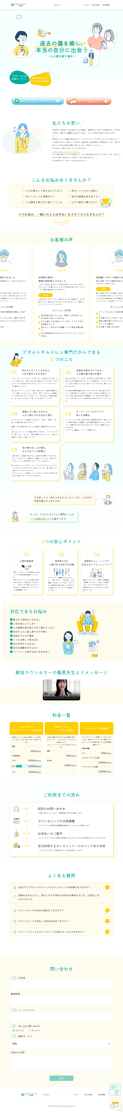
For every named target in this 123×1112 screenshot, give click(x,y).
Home (56, 5)
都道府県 (15, 993)
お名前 (21, 977)
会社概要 (106, 5)
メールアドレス (26, 1010)
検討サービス (25, 1036)
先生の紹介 (95, 5)
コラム (86, 5)
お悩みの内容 (18, 1052)
